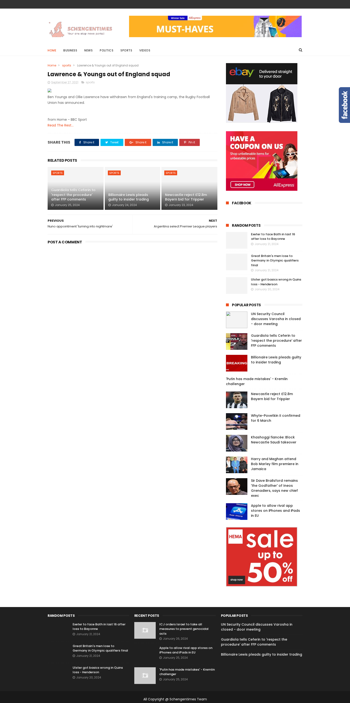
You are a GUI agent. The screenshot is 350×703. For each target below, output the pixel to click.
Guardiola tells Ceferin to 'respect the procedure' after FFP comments (73, 195)
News (88, 50)
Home (52, 50)
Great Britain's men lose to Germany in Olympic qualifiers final (275, 260)
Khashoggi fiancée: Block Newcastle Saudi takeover (273, 440)
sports (66, 65)
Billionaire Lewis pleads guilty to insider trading (128, 197)
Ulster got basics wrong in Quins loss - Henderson (276, 281)
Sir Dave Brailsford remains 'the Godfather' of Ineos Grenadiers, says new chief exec (274, 488)
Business (70, 50)
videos (144, 50)
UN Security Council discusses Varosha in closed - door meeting (276, 318)
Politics (106, 50)
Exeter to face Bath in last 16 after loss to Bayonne (273, 236)
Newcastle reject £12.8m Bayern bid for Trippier (186, 197)
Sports (126, 50)
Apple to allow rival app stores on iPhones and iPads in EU (275, 510)
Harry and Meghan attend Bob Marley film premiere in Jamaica (274, 464)
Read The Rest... (61, 125)
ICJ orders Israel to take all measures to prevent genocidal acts (184, 629)
